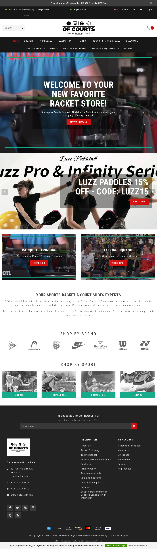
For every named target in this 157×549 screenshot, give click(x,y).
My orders (123, 450)
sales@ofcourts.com (22, 495)
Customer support (91, 482)
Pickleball (46, 41)
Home (16, 41)
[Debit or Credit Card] (69, 528)
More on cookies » (137, 546)
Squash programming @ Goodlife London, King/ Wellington (94, 495)
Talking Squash (89, 455)
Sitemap (85, 487)
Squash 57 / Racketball (106, 41)
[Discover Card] (78, 528)
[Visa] (108, 528)
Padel (53, 48)
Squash (28, 41)
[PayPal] (98, 528)
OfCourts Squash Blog (105, 48)
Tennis (82, 41)
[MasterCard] (88, 528)
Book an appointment (75, 48)
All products (124, 469)
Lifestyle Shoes (34, 48)
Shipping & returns (91, 478)
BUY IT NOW (133, 201)
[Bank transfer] (59, 528)
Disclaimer (86, 464)
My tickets (123, 455)
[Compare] (134, 9)
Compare (123, 464)
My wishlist (124, 459)
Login (149, 9)
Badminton (65, 41)
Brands (128, 48)
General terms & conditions (96, 459)
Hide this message (116, 546)
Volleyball (131, 41)
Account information (129, 445)
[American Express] (49, 528)
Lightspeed (76, 535)
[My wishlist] (141, 9)
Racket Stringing (90, 450)
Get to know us (79, 122)
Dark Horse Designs (118, 535)
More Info (39, 263)
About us (86, 445)
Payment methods (91, 473)
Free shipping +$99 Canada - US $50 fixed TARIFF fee (79, 3)
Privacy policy (88, 469)
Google (99, 541)
